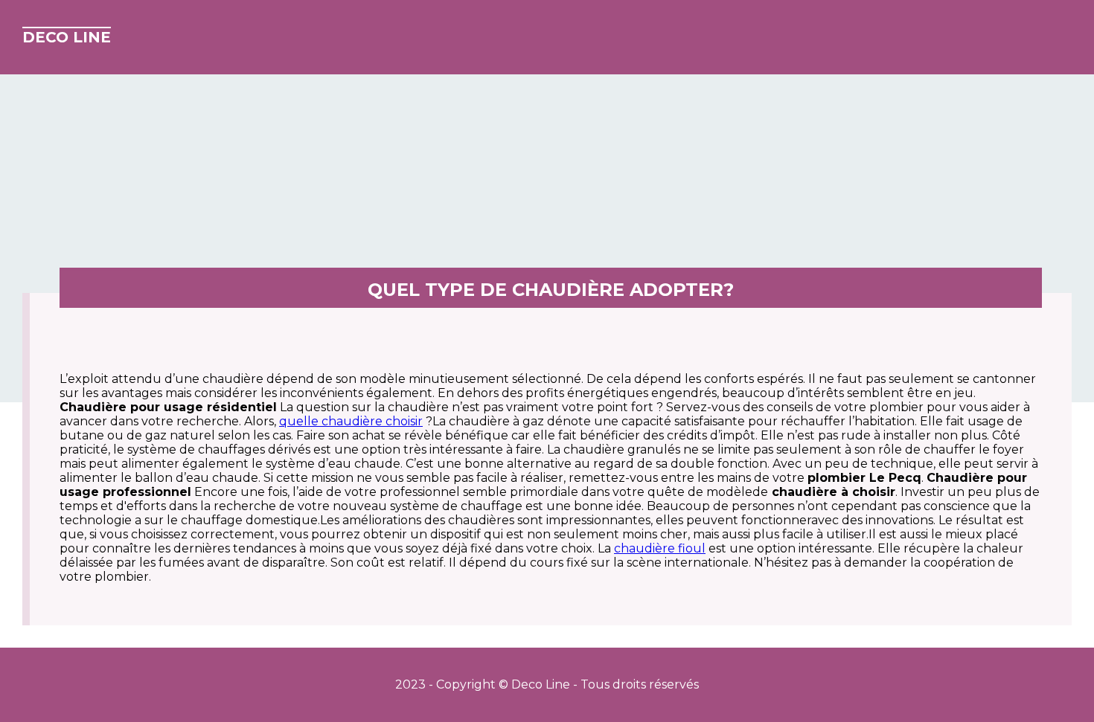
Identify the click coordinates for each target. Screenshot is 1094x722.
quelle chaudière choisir (351, 421)
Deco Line (66, 37)
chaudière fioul (660, 548)
